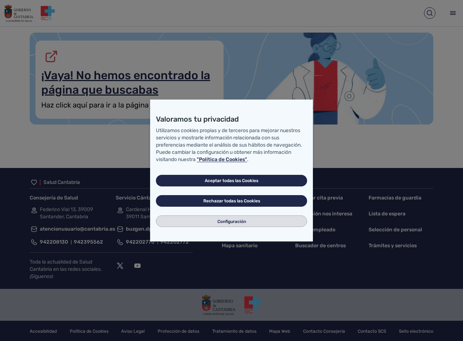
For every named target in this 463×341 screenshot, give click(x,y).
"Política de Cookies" (222, 159)
